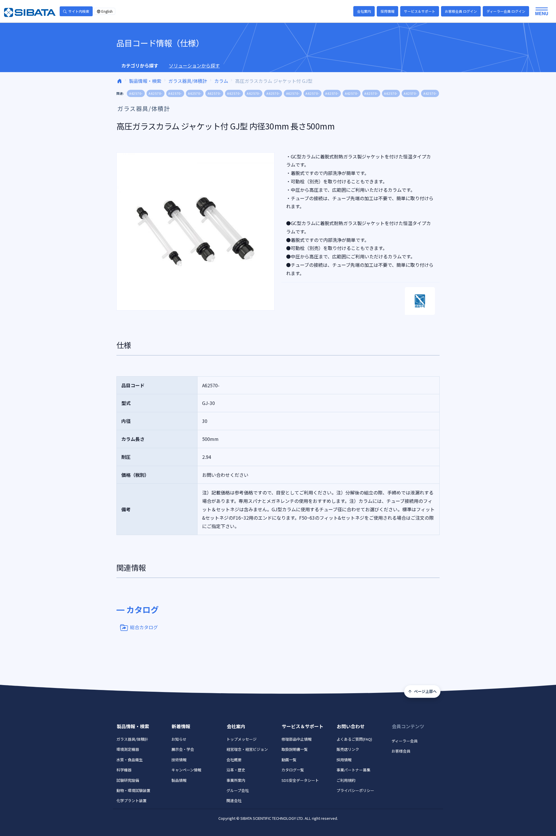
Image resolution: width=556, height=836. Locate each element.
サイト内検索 (78, 11)
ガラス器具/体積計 (187, 80)
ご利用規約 (345, 780)
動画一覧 (289, 759)
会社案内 (364, 11)
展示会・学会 (182, 749)
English (107, 11)
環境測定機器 (127, 749)
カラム (221, 80)
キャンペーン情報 (186, 770)
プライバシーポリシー (355, 790)
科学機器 (123, 770)
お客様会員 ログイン (461, 11)
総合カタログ (144, 626)
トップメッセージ (241, 739)
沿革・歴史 (235, 770)
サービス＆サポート (419, 11)
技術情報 (178, 759)
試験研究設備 (127, 780)
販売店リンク (347, 749)
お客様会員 (401, 751)
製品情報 (178, 780)
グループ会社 (237, 790)
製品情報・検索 (145, 80)
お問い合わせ (351, 726)
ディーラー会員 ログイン (506, 11)
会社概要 (234, 759)
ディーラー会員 (405, 741)
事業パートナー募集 (353, 770)
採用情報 (387, 11)
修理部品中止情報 (296, 739)
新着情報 (181, 726)
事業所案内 (235, 780)
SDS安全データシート (300, 780)
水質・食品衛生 (129, 759)
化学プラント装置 (131, 800)
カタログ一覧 (292, 770)
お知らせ (178, 739)
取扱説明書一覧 (294, 749)
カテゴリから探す (139, 65)
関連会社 (234, 800)
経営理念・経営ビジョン (247, 749)
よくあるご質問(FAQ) (354, 739)
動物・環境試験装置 (133, 790)
